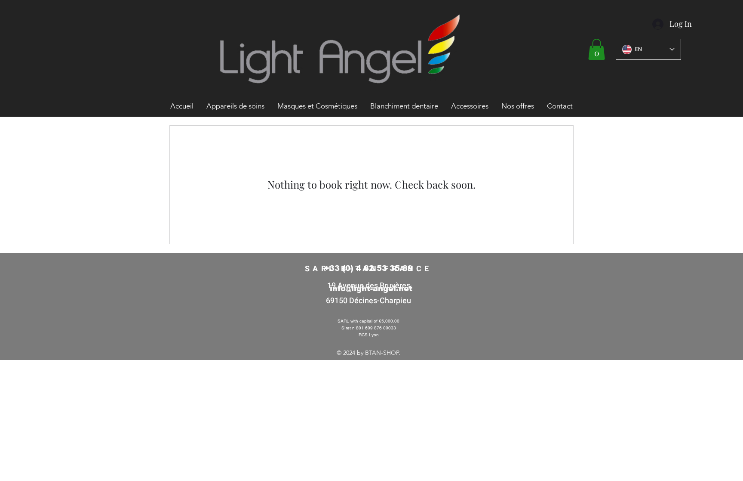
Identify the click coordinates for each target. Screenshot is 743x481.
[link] (596, 49)
